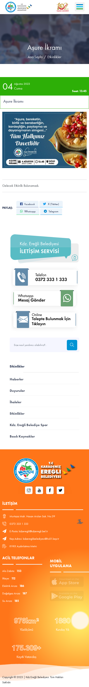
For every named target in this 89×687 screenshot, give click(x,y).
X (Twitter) (53, 204)
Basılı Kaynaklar (22, 436)
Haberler (16, 379)
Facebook (29, 204)
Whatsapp (30, 211)
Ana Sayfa (35, 57)
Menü (80, 6)
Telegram (53, 211)
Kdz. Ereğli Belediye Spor (29, 425)
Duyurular (17, 391)
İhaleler (15, 402)
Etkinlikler (54, 57)
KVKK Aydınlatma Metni (23, 546)
